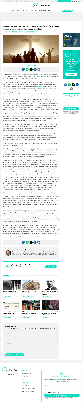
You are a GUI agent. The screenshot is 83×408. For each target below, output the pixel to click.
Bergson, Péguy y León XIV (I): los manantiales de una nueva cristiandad (50, 293)
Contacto (25, 379)
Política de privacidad (29, 388)
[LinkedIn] (77, 1)
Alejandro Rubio (7, 317)
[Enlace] (41, 6)
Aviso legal (25, 385)
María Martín (26, 317)
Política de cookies (28, 391)
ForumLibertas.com (47, 296)
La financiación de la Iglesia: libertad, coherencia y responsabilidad (10, 313)
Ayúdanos (25, 376)
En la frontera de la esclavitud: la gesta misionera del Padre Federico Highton (50, 313)
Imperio (38, 76)
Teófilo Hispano (7, 296)
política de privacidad (74, 106)
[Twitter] (75, 1)
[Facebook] (73, 1)
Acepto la (72, 106)
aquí (74, 112)
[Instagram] (79, 1)
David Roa (45, 317)
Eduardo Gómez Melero (28, 296)
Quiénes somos (26, 373)
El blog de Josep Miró (30, 31)
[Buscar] (74, 10)
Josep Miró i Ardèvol (17, 31)
